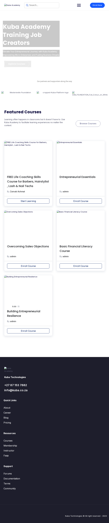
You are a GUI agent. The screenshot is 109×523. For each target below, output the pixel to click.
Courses (8, 440)
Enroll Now (97, 5)
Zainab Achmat (17, 191)
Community (10, 488)
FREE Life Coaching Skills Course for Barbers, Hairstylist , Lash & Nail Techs (28, 181)
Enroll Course (80, 201)
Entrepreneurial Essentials (78, 177)
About (7, 407)
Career (7, 412)
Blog (6, 417)
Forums (8, 473)
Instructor (9, 450)
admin (66, 191)
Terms (7, 483)
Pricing (7, 422)
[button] (4, 94)
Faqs (6, 455)
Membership (10, 445)
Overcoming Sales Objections (28, 246)
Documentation (12, 478)
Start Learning (28, 201)
